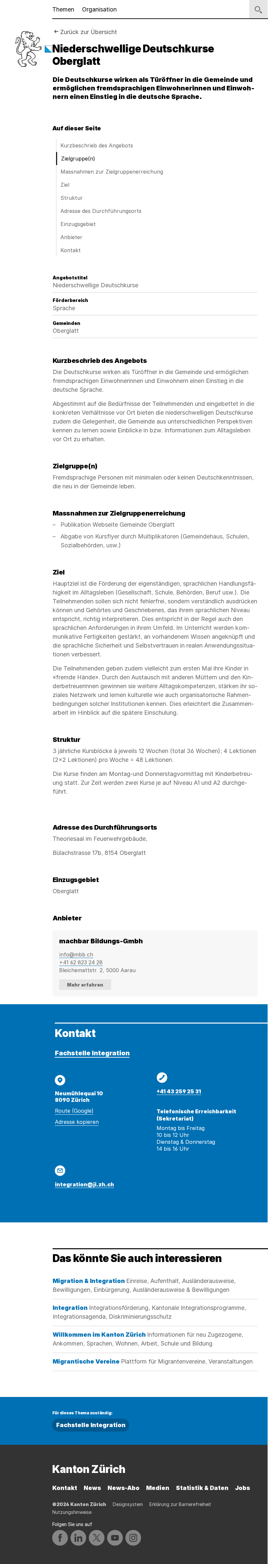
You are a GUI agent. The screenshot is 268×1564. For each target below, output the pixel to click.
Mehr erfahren (85, 985)
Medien (157, 1487)
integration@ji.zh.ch (84, 1184)
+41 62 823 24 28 (81, 962)
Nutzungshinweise (72, 1512)
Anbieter (71, 237)
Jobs (242, 1487)
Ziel (64, 184)
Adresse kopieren (77, 1122)
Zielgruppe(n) (78, 158)
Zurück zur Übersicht (88, 31)
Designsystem (128, 1504)
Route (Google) (74, 1110)
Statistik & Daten (202, 1487)
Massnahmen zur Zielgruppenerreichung (111, 171)
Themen (63, 9)
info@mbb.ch (76, 954)
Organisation (99, 9)
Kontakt (70, 250)
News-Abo (124, 1487)
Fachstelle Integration (92, 1053)
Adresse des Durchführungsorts (101, 211)
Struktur (71, 198)
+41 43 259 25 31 (179, 1091)
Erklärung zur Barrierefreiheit (180, 1504)
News (92, 1487)
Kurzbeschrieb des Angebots (96, 145)
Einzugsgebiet (78, 224)
